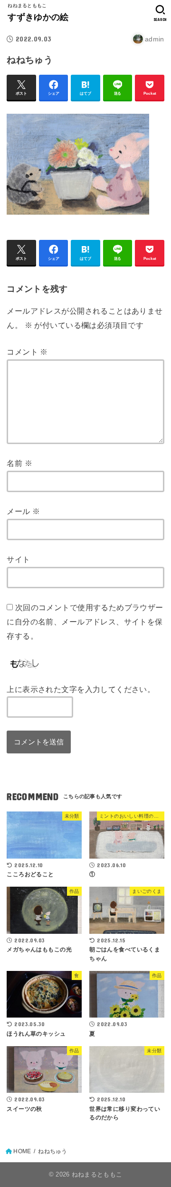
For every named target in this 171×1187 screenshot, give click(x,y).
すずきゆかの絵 (38, 17)
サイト (18, 559)
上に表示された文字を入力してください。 (81, 689)
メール (23, 511)
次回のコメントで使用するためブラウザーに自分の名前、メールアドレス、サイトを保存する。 (85, 621)
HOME (22, 1151)
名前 (19, 463)
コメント (27, 351)
